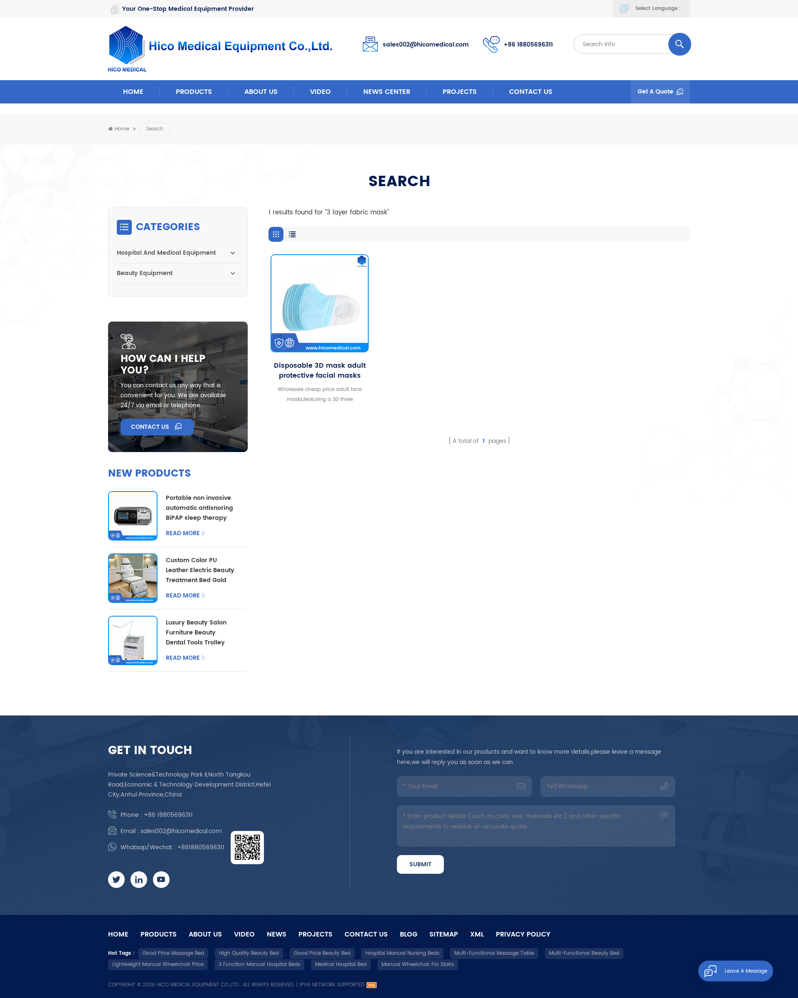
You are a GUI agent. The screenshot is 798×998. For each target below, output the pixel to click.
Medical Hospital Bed (341, 965)
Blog (408, 934)
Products (194, 91)
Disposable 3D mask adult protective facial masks (320, 371)
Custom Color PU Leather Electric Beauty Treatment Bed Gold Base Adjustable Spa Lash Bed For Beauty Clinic (200, 570)
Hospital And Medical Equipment (166, 253)
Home (133, 91)
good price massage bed (173, 953)
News (276, 934)
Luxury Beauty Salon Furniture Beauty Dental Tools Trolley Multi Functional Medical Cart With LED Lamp (199, 633)
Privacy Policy (523, 934)
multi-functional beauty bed (584, 953)
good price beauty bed (322, 953)
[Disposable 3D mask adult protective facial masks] (319, 303)
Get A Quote (655, 91)
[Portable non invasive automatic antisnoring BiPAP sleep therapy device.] (133, 516)
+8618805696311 (200, 847)
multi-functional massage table (494, 953)
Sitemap (443, 934)
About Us (261, 91)
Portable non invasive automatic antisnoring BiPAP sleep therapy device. (199, 508)
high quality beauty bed (249, 953)
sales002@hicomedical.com (426, 44)
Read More (183, 533)
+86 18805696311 (528, 44)
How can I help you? (163, 364)
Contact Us (530, 91)
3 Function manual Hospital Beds (259, 965)
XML (477, 934)
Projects (460, 91)
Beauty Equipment (144, 273)
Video (320, 91)
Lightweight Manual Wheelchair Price (158, 965)
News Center (386, 91)
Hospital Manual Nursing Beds (402, 953)
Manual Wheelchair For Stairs (418, 965)
